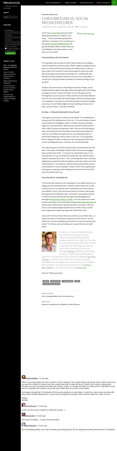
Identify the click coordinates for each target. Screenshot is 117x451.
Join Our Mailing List (87, 2)
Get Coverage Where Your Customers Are (58, 295)
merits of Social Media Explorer (57, 44)
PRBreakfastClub (11, 2)
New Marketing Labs (85, 202)
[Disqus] (69, 341)
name (77, 281)
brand (46, 281)
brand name (55, 281)
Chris (66, 33)
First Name (8, 35)
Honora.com (81, 267)
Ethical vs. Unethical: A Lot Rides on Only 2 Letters (61, 303)
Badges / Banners (71, 2)
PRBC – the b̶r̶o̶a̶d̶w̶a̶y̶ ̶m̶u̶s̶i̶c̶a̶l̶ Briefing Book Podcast (10, 67)
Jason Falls (56, 33)
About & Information (53, 2)
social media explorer (51, 284)
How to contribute (103, 2)
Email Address (9, 30)
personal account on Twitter (62, 199)
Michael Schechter (49, 14)
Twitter (49, 267)
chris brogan (67, 281)
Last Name (8, 40)
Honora (71, 251)
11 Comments (82, 27)
